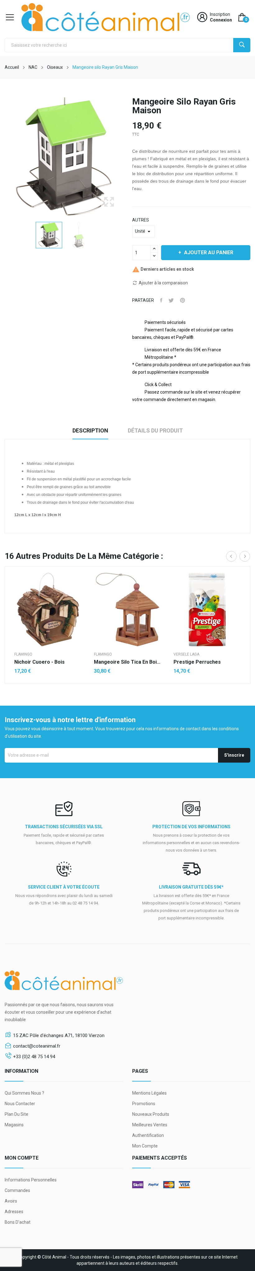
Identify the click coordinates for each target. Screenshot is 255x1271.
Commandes (17, 1190)
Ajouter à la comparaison (163, 282)
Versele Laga (186, 654)
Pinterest (182, 300)
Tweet (171, 300)
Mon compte (145, 1145)
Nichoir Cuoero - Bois (39, 662)
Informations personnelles (31, 1179)
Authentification (148, 1135)
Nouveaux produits (150, 1114)
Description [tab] (90, 430)
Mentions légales (149, 1093)
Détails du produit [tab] (155, 430)
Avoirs (11, 1201)
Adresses (14, 1211)
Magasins (14, 1124)
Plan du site (16, 1114)
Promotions (143, 1103)
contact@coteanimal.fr (36, 1046)
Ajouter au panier (208, 252)
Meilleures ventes (149, 1124)
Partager (161, 300)
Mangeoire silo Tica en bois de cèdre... (127, 662)
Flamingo (23, 654)
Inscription (220, 14)
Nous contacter (20, 1103)
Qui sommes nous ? (24, 1093)
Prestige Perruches (197, 662)
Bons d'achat (17, 1222)
